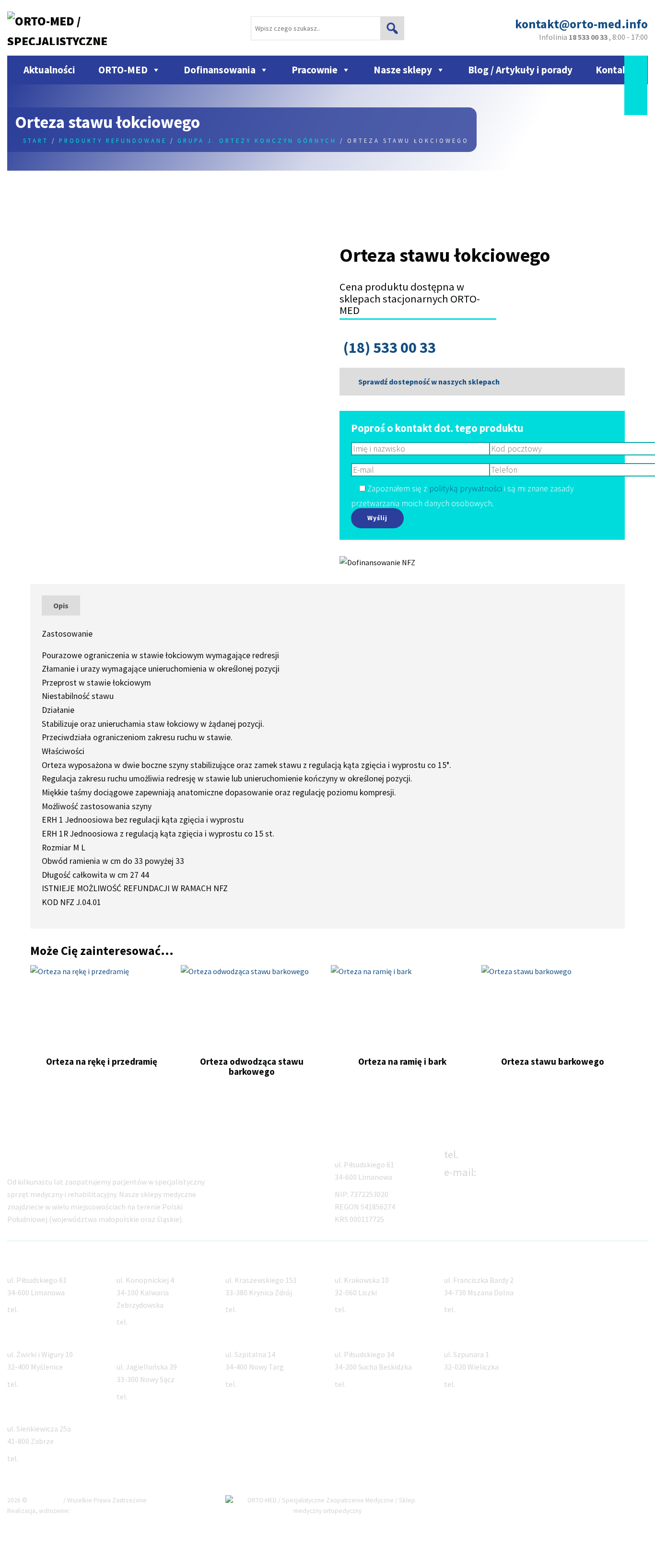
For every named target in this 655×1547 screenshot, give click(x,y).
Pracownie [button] (315, 69)
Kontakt (614, 69)
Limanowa (25, 1263)
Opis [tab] (61, 605)
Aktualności (49, 69)
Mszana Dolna (468, 1263)
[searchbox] (327, 28)
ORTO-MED (123, 69)
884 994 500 (366, 1309)
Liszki (344, 1263)
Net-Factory (90, 1511)
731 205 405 (256, 1384)
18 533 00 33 (489, 1154)
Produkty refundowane (113, 140)
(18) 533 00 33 (389, 347)
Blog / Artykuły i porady (520, 69)
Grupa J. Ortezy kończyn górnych (257, 140)
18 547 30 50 (148, 1396)
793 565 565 (147, 1321)
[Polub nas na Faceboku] (636, 65)
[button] (392, 28)
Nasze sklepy (403, 69)
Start (35, 140)
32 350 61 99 (39, 1458)
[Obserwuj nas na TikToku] (636, 85)
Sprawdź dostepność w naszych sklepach (428, 381)
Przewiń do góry (612, 1500)
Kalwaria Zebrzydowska (158, 1263)
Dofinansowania (220, 69)
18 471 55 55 (257, 1309)
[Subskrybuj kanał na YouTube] (636, 104)
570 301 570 (366, 1384)
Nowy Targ (244, 1337)
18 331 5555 (475, 1309)
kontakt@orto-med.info (535, 1172)
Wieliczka (460, 1337)
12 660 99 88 (39, 1384)
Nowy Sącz (135, 1349)
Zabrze (19, 1412)
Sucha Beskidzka (364, 1337)
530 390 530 (475, 1384)
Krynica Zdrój (248, 1263)
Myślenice (24, 1337)
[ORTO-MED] (642, 1152)
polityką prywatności (465, 488)
